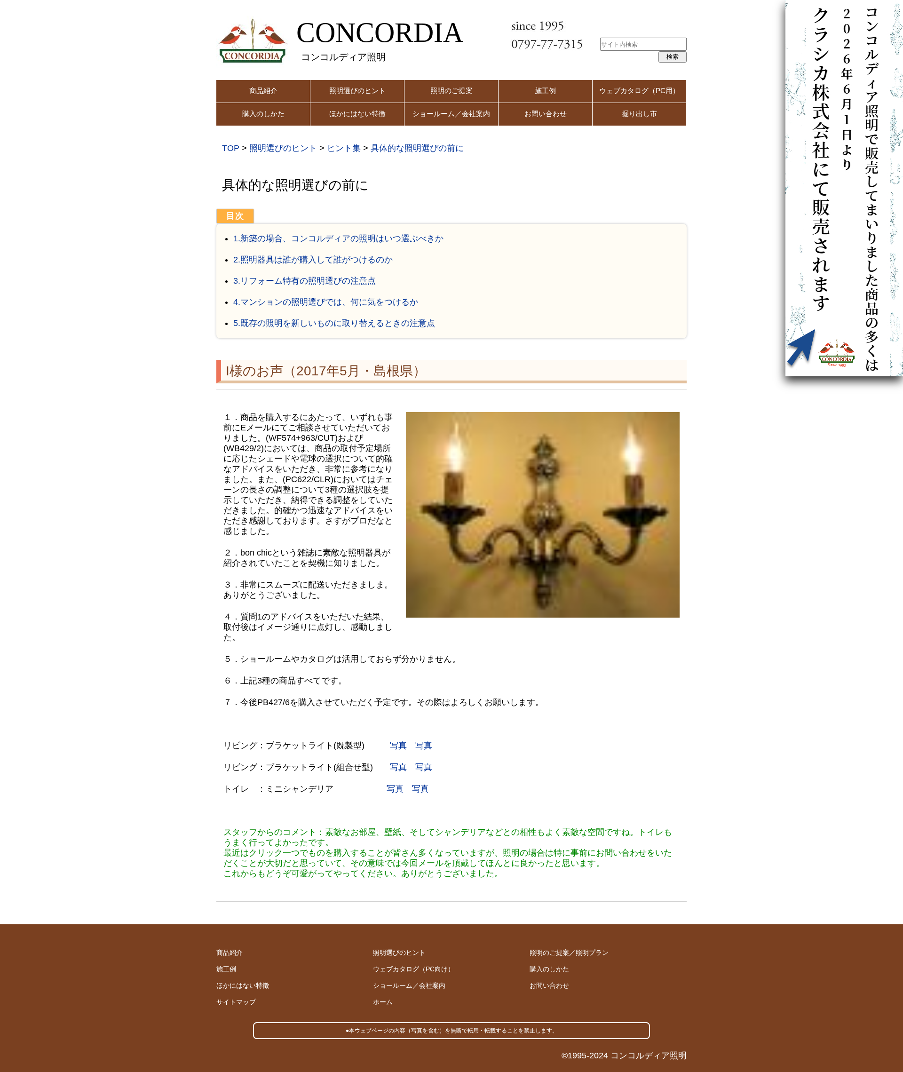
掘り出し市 (639, 114)
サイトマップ (236, 1002)
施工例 (545, 91)
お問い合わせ (545, 114)
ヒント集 (344, 148)
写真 (398, 745)
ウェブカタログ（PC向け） (413, 969)
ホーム (383, 1002)
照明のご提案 (451, 91)
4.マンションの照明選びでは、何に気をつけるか (325, 302)
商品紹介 (263, 91)
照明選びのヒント (357, 91)
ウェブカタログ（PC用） (639, 91)
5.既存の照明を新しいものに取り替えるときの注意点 (334, 323)
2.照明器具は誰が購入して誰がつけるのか (313, 259)
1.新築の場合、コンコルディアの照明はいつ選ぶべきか (338, 238)
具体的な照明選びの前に (417, 148)
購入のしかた (263, 114)
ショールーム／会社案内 (451, 114)
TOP (230, 148)
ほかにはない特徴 (357, 114)
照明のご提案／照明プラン (569, 952)
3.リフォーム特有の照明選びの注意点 (304, 281)
